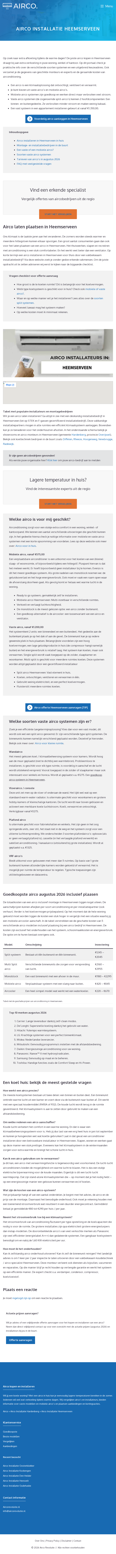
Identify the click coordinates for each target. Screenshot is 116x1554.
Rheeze (77, 439)
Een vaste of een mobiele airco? (35, 149)
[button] (58, 119)
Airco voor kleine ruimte (49, 743)
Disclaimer (66, 1540)
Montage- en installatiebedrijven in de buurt (42, 145)
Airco (5, 1411)
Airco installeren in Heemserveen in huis (40, 140)
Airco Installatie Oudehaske (17, 1485)
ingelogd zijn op (21, 1298)
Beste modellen (11, 1436)
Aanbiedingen (10, 1446)
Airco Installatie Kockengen (17, 1470)
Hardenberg (79, 434)
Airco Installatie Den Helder (17, 1475)
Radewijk (8, 443)
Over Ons (39, 1540)
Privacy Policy (53, 1540)
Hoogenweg (90, 439)
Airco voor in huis (26, 545)
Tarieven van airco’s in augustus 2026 (38, 159)
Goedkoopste (10, 1431)
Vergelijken (8, 1441)
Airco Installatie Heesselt (16, 1480)
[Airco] (20, 6)
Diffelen (67, 439)
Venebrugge (105, 439)
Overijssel (104, 434)
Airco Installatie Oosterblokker (18, 1465)
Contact (77, 1540)
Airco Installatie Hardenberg (24, 1411)
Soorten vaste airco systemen (34, 154)
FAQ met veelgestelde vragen (34, 163)
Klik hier (52, 460)
